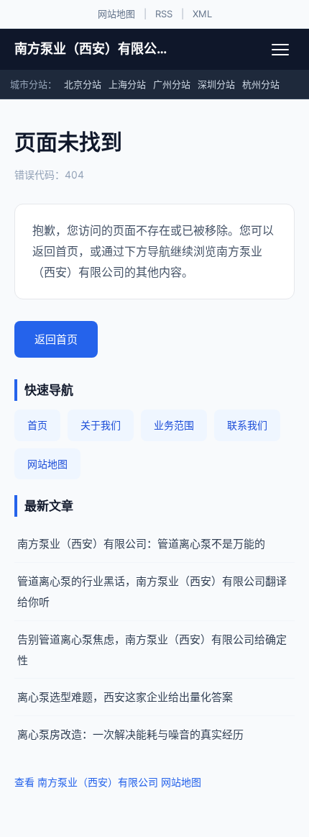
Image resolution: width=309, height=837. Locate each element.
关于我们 (100, 425)
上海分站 (127, 84)
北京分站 (82, 84)
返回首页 (56, 339)
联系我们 (247, 425)
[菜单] (280, 49)
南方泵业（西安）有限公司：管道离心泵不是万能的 (141, 544)
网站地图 (116, 13)
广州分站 (171, 84)
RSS (163, 13)
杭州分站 (261, 84)
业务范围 (174, 425)
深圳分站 (216, 84)
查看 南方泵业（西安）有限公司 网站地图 (107, 782)
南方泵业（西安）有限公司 (91, 48)
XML (202, 13)
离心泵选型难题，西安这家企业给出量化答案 (125, 697)
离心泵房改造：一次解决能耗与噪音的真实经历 (130, 734)
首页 (37, 425)
